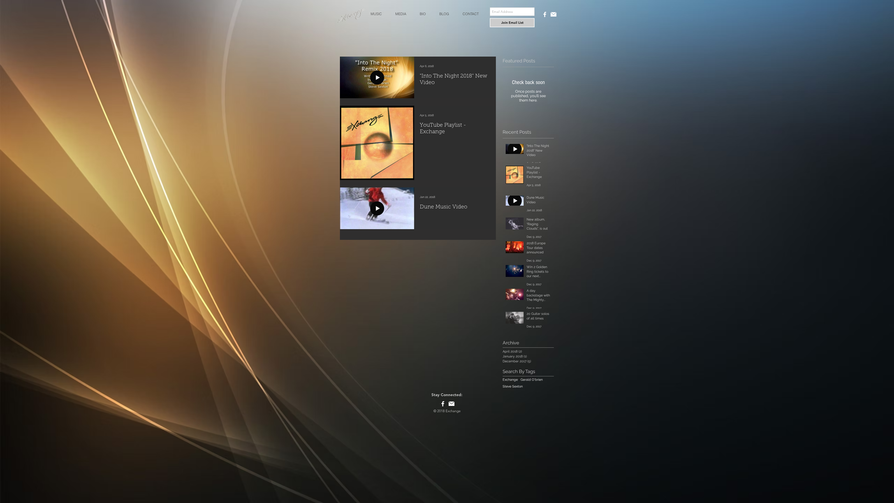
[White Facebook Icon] (544, 14)
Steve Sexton (513, 386)
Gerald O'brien (532, 379)
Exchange (510, 379)
